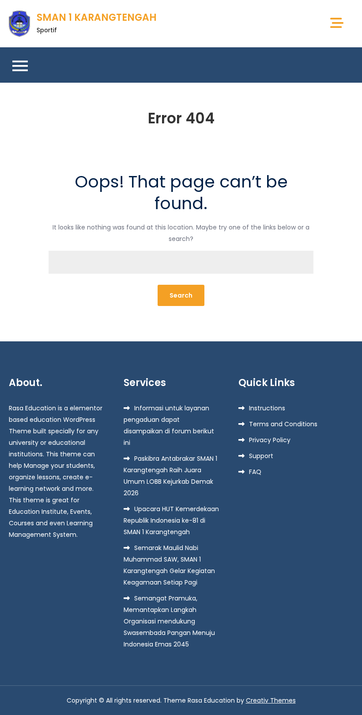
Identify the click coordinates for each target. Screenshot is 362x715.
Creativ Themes (271, 700)
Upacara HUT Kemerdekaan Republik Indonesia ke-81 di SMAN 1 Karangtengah (171, 520)
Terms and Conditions (283, 424)
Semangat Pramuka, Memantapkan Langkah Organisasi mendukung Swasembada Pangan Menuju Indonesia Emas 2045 (169, 621)
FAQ (255, 471)
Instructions (267, 408)
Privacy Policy (269, 440)
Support (261, 455)
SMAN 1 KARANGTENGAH (97, 17)
